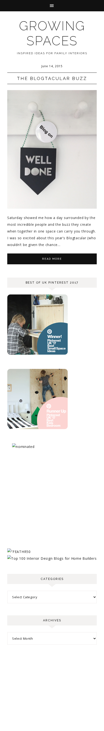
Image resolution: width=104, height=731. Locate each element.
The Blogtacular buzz (52, 78)
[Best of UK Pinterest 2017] (37, 353)
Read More (52, 258)
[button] (52, 5)
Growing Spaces (52, 33)
